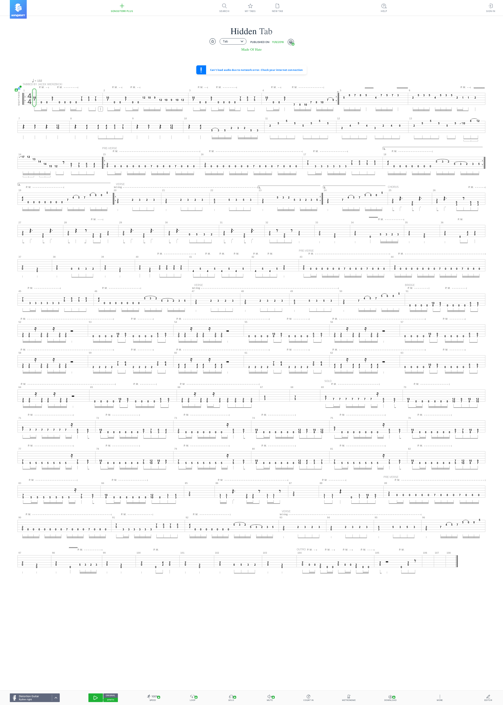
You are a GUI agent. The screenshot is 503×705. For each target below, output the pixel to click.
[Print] (291, 42)
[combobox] (233, 41)
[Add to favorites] (212, 41)
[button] (18, 88)
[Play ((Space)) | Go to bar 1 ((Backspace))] (95, 697)
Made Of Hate (251, 49)
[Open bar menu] (100, 109)
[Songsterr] (18, 9)
